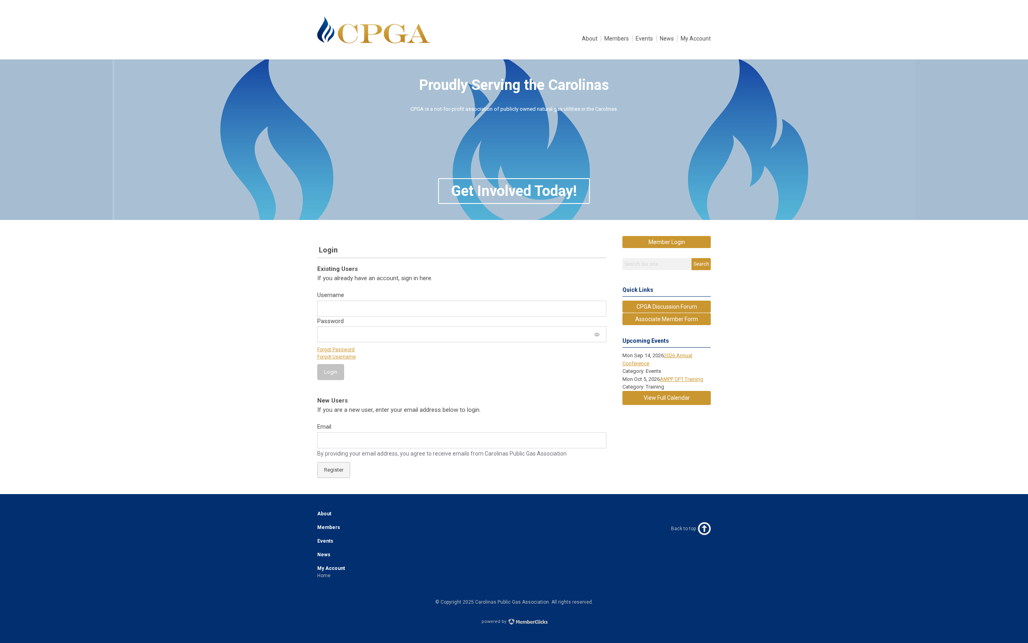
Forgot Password (336, 349)
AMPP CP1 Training (681, 379)
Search (701, 264)
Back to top (683, 528)
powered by (494, 621)
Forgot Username (336, 357)
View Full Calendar (667, 398)
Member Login (667, 242)
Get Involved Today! (514, 191)
